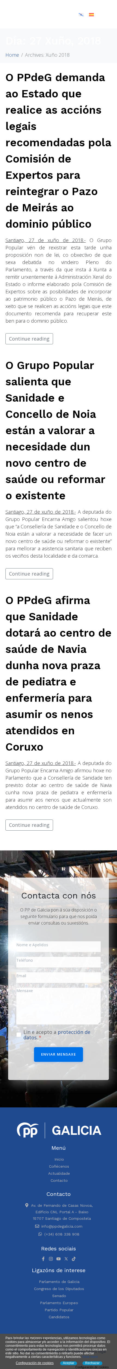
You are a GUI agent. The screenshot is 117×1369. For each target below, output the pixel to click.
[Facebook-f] (43, 1259)
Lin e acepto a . (56, 1034)
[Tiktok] (74, 1259)
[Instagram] (51, 1259)
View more (90, 1357)
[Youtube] (58, 1259)
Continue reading (29, 338)
